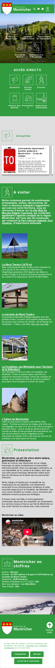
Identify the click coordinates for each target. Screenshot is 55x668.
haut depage (49, 630)
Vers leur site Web (40, 324)
